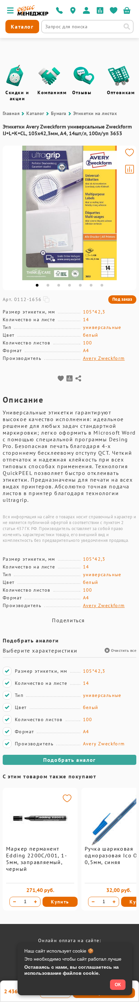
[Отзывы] (84, 75)
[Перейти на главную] (33, 14)
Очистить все (123, 650)
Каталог (35, 113)
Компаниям (51, 92)
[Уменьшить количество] (14, 901)
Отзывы (82, 92)
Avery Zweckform (104, 358)
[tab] (37, 285)
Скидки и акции (17, 95)
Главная (11, 113)
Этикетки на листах (95, 113)
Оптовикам (121, 92)
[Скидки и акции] (14, 75)
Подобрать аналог (69, 759)
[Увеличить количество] (35, 901)
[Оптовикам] (119, 75)
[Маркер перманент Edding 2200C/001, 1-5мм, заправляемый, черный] (40, 844)
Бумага (58, 113)
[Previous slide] (11, 213)
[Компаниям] (49, 75)
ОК (118, 984)
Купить (60, 902)
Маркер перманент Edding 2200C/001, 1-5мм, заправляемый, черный (36, 858)
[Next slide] (128, 213)
